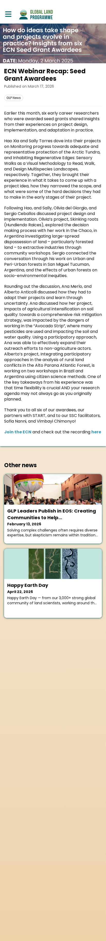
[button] (8, 14)
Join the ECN (17, 432)
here (96, 432)
